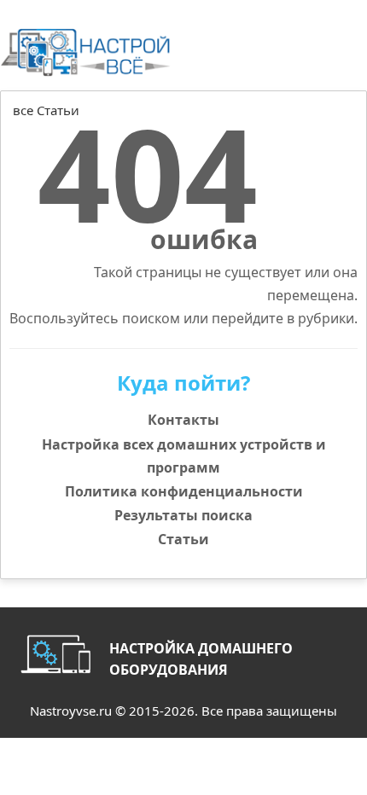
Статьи (183, 539)
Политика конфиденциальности (184, 491)
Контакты (183, 419)
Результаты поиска (183, 515)
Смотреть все (321, 129)
